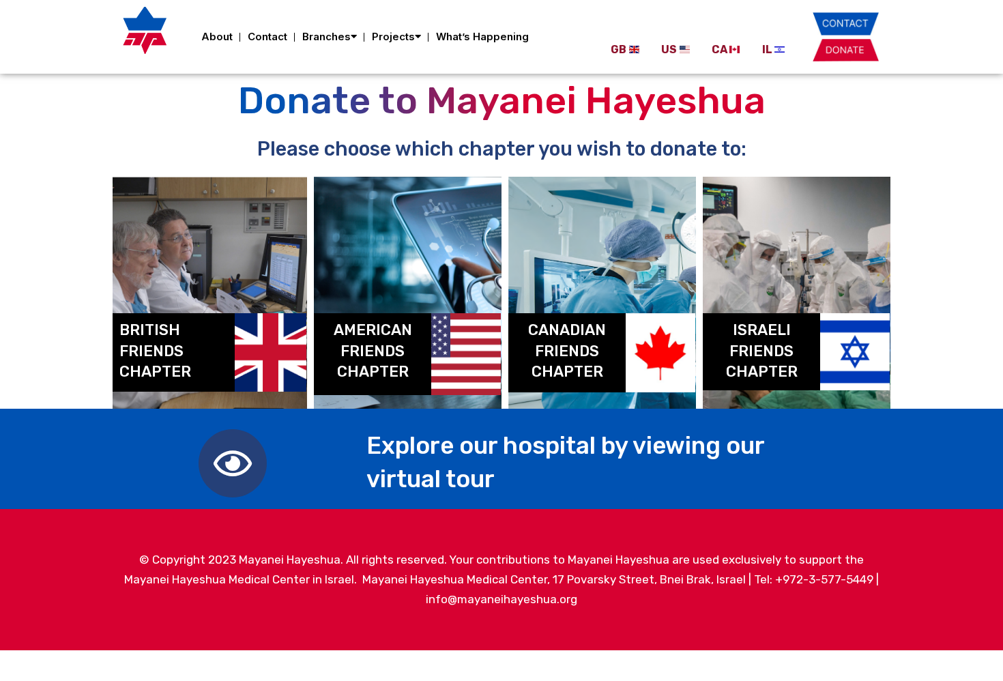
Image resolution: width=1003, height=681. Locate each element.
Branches (326, 36)
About (217, 36)
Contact (267, 36)
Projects (393, 36)
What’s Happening (482, 36)
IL (767, 49)
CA (719, 49)
